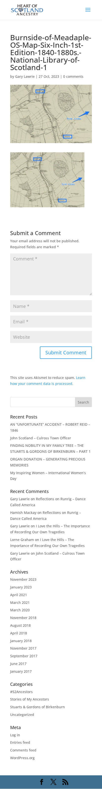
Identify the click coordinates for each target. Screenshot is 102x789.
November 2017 (23, 648)
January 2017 (21, 671)
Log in (15, 735)
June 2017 (18, 663)
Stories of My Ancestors (29, 699)
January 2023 (21, 587)
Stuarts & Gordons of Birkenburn (37, 707)
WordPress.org (22, 757)
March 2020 (20, 610)
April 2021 (18, 594)
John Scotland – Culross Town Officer (40, 438)
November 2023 (23, 579)
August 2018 (20, 625)
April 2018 (18, 633)
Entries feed (20, 742)
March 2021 (20, 602)
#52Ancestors (21, 691)
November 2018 (23, 617)
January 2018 (21, 640)
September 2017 (23, 656)
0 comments (73, 76)
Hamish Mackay (23, 512)
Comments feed (23, 750)
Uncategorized (22, 714)
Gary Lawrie (25, 76)
